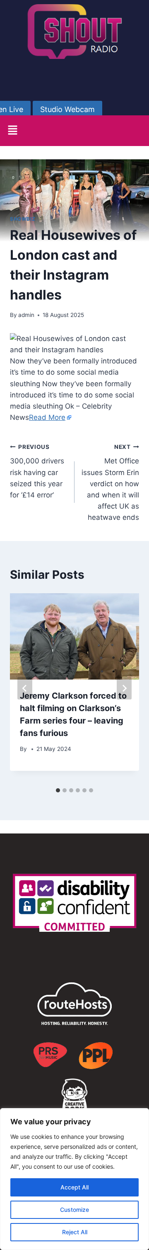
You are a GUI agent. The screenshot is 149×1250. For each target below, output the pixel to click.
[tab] (58, 790)
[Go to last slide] (24, 688)
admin (26, 315)
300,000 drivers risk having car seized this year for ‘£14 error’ (37, 471)
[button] (12, 130)
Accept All (74, 1187)
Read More (47, 417)
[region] (74, 1179)
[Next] (124, 688)
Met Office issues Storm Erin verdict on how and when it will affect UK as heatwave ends (110, 482)
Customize (74, 1209)
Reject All (74, 1231)
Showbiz (22, 219)
